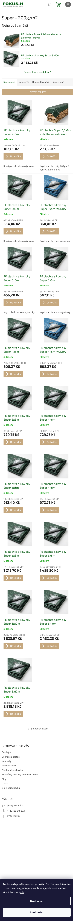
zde (22, 892)
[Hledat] (49, 4)
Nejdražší (24, 82)
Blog (4, 779)
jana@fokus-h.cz (15, 805)
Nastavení (36, 901)
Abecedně (58, 82)
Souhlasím (36, 912)
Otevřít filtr (38, 92)
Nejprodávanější (40, 82)
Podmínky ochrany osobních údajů (20, 774)
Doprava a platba (11, 757)
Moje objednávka (11, 788)
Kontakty (6, 761)
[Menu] (68, 4)
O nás (5, 783)
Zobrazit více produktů (36, 71)
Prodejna (6, 752)
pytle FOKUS (13, 816)
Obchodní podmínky (12, 770)
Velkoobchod (9, 765)
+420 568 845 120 (16, 811)
